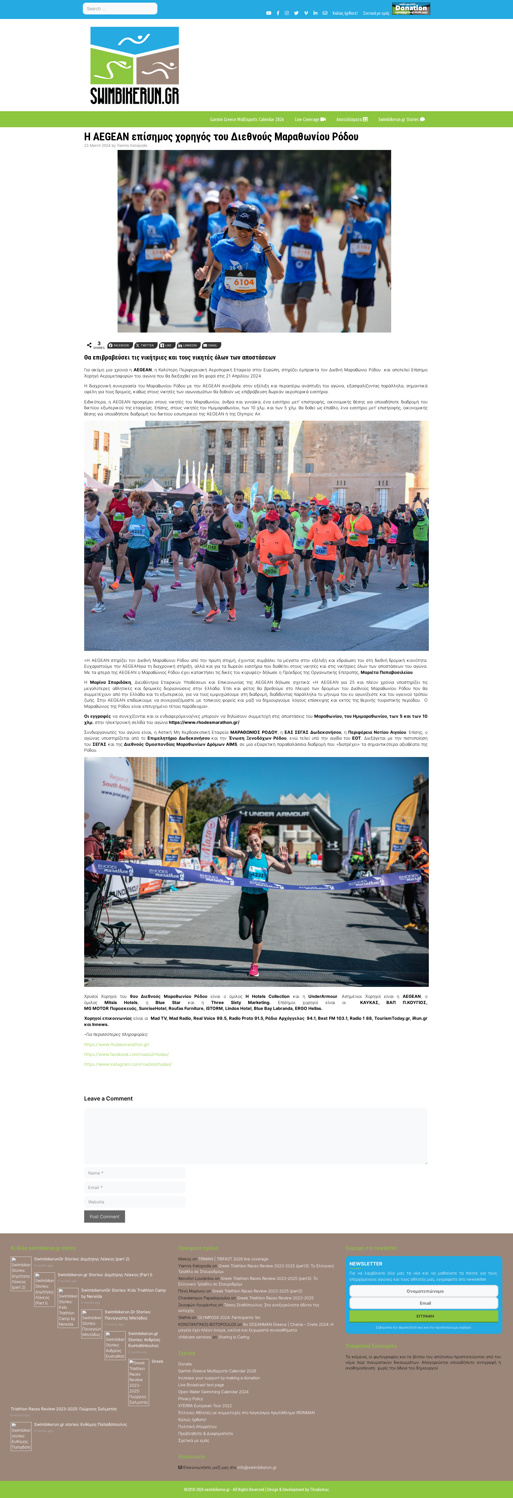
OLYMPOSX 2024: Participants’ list (229, 1317)
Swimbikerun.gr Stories (399, 119)
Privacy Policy (190, 1398)
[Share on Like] (6, 591)
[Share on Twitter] (6, 580)
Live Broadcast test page (201, 1384)
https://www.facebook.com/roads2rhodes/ (126, 1054)
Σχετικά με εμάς (376, 13)
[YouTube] (268, 13)
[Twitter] (296, 13)
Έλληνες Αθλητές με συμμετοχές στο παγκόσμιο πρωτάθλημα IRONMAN (246, 1412)
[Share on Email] (6, 612)
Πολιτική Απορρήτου (197, 1426)
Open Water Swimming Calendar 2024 (213, 1391)
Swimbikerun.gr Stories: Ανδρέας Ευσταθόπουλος (144, 1339)
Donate (185, 1363)
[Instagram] (287, 13)
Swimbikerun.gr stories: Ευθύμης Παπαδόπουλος (80, 1424)
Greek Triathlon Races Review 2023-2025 (275, 1297)
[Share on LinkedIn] (6, 601)
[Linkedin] (315, 13)
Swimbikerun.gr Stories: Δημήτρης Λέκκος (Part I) (105, 1274)
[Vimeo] (306, 13)
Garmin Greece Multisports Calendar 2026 (247, 119)
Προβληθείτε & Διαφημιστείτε (205, 1433)
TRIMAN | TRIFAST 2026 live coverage (233, 1258)
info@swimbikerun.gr (257, 1467)
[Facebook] (278, 13)
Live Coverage (307, 119)
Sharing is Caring (233, 1336)
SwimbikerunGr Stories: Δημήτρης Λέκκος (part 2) (81, 1258)
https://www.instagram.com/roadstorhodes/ (128, 1064)
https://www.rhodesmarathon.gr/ (116, 1044)
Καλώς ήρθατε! (345, 13)
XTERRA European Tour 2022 (205, 1405)
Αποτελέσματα (349, 119)
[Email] (325, 13)
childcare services (194, 1336)
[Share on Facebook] (6, 569)
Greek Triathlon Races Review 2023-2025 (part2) (257, 1291)
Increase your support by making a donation (219, 1377)
